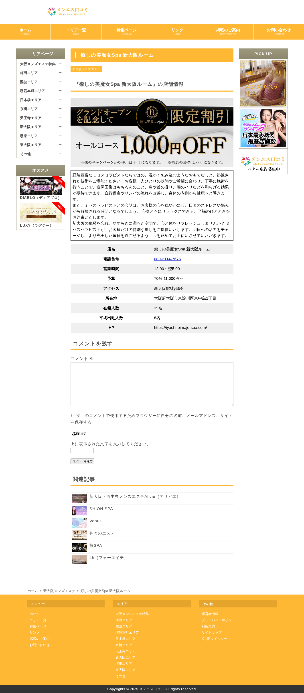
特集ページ (127, 32)
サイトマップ (212, 632)
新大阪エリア (30, 127)
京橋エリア (29, 109)
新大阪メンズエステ (86, 69)
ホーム (25, 32)
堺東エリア (29, 136)
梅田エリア (29, 73)
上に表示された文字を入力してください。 (111, 444)
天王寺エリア (30, 118)
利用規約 (208, 626)
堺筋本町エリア (32, 91)
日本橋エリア (30, 100)
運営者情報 (210, 614)
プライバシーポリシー (218, 620)
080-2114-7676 (167, 259)
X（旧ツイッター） (216, 639)
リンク (177, 32)
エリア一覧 (76, 32)
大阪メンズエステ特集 (38, 64)
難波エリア (29, 82)
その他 (25, 154)
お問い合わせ (279, 32)
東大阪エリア (30, 145)
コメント (82, 359)
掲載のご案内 (228, 32)
